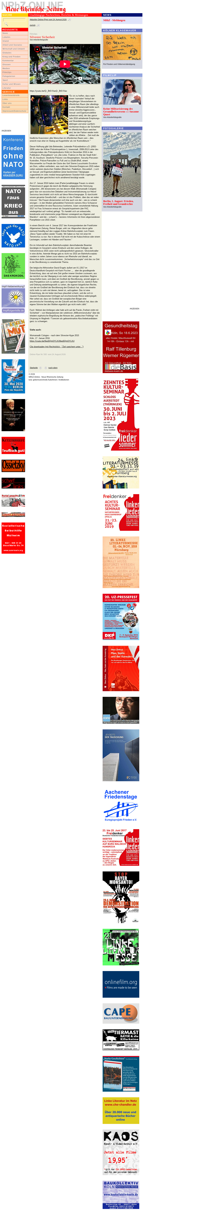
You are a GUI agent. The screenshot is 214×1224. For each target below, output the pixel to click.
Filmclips (7, 72)
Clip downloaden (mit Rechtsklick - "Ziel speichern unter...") (57, 347)
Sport (5, 80)
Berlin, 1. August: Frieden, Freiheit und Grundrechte (118, 202)
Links (5, 99)
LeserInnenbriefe (11, 95)
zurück (32, 25)
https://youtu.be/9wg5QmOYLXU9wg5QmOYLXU (52, 341)
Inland (6, 41)
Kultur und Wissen (12, 84)
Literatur (7, 88)
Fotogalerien (9, 76)
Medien (6, 68)
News (5, 33)
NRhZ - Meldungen (114, 20)
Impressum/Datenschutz (14, 111)
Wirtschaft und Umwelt (14, 49)
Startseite (34, 368)
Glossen (7, 64)
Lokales (6, 37)
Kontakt (6, 107)
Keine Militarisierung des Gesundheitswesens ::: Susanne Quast (121, 111)
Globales (7, 53)
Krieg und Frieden (12, 57)
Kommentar (8, 61)
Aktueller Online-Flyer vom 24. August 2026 (48, 19)
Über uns (7, 103)
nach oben (52, 368)
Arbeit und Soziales (12, 45)
